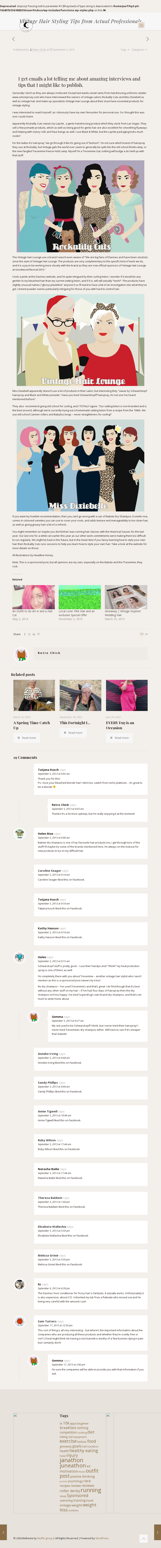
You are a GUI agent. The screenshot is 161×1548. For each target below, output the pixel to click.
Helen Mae (45, 833)
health (64, 1451)
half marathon (90, 1446)
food (91, 1441)
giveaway (66, 1446)
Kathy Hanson (48, 928)
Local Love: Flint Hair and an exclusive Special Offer (77, 613)
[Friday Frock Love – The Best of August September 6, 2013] (157, 1532)
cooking (82, 1432)
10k (66, 1423)
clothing (82, 1428)
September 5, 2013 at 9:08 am (54, 837)
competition (68, 1432)
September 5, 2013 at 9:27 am (68, 1020)
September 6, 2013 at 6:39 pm (54, 1288)
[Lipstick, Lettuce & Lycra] (26, 25)
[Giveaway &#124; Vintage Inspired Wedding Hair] (126, 597)
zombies (73, 1510)
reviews (87, 1485)
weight (76, 1505)
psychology (75, 1481)
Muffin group (45, 1538)
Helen (42, 957)
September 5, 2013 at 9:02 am (54, 773)
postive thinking (82, 1476)
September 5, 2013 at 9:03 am (68, 809)
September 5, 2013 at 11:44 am (54, 1144)
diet (90, 1432)
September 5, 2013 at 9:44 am (54, 1058)
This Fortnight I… (75, 722)
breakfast (68, 1427)
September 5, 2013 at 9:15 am (54, 961)
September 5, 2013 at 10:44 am (54, 1115)
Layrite (60, 123)
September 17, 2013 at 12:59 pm (55, 1325)
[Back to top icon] (143, 1538)
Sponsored (77, 1495)
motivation (69, 1471)
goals (76, 1446)
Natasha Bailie (48, 1169)
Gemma (57, 1017)
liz (39, 1284)
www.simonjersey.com (25, 97)
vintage (65, 1505)
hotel (63, 1456)
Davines (113, 257)
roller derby (70, 1490)
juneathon (73, 1465)
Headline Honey (43, 555)
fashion (82, 1442)
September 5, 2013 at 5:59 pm (54, 1230)
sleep (63, 1496)
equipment (79, 1437)
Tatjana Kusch (48, 770)
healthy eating (84, 1450)
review (76, 1485)
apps (73, 1423)
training (79, 1500)
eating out (66, 1437)
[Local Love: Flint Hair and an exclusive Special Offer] (80, 597)
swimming (66, 1500)
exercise (68, 1441)
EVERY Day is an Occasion (120, 725)
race (87, 1480)
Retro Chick (39, 49)
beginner (83, 1423)
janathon (71, 1460)
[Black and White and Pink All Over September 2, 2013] (3, 1532)
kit (88, 1466)
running (91, 1490)
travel (89, 1500)
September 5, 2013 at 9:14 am (54, 874)
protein (64, 1481)
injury (72, 1455)
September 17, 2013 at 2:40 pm (68, 1364)
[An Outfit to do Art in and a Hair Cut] (33, 597)
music (82, 1471)
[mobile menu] (141, 25)
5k (61, 1423)
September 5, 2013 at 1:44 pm (54, 1202)
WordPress (102, 1538)
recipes (65, 1486)
